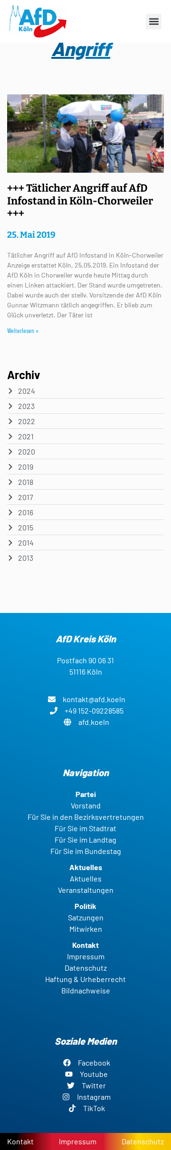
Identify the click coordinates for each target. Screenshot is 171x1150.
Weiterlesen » (23, 330)
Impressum (77, 1141)
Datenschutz (143, 1141)
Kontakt (20, 1141)
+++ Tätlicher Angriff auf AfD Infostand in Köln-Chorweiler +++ (80, 201)
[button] (154, 21)
